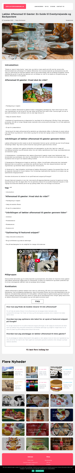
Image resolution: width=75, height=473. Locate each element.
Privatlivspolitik (39, 470)
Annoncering (39, 6)
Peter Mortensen (20, 20)
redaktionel (69, 20)
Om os (47, 6)
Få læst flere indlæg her (37, 350)
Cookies (52, 6)
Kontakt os (60, 6)
